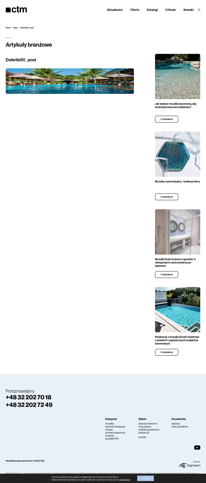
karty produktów (180, 426)
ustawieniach (124, 479)
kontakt (142, 437)
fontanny (109, 435)
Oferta (134, 10)
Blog (15, 28)
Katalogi (152, 10)
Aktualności (115, 10)
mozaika (109, 423)
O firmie (170, 10)
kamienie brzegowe (115, 426)
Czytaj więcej (167, 119)
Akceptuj (145, 478)
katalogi (176, 423)
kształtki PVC (112, 438)
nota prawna (144, 426)
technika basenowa (115, 432)
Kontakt (189, 10)
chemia (109, 429)
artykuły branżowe (147, 423)
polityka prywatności (148, 429)
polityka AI (143, 432)
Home (8, 28)
